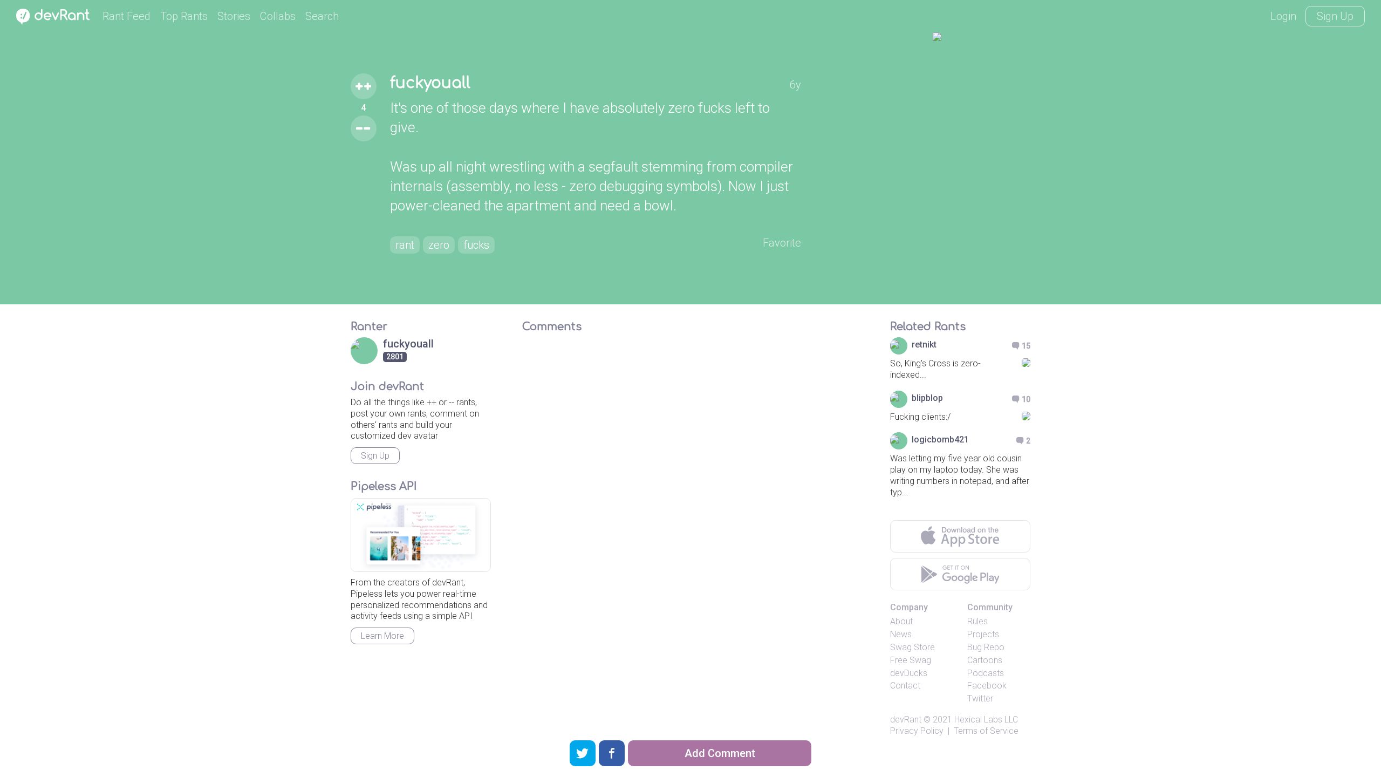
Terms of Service (986, 731)
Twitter (980, 698)
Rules (977, 621)
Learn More (382, 636)
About (901, 621)
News (901, 634)
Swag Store (912, 647)
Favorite (782, 242)
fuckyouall (430, 83)
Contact (905, 685)
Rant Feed (126, 16)
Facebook (987, 685)
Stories (233, 16)
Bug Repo (985, 647)
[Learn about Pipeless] (421, 535)
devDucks (908, 673)
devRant (905, 719)
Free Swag (910, 660)
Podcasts (985, 673)
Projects (983, 634)
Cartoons (984, 660)
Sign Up (1335, 16)
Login (1283, 16)
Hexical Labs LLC (986, 719)
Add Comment (720, 753)
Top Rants (184, 16)
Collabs (278, 16)
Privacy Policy (917, 731)
